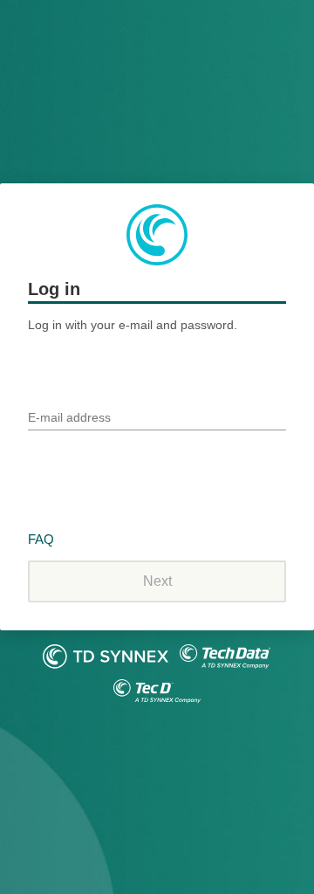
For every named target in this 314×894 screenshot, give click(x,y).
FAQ (41, 539)
